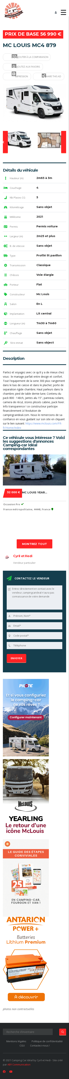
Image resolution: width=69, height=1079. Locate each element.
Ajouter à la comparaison (32, 57)
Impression (21, 76)
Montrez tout (34, 544)
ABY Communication (18, 1064)
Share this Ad (52, 76)
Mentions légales (16, 1041)
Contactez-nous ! (40, 1045)
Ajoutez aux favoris (27, 66)
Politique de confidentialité (47, 1041)
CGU (22, 1045)
